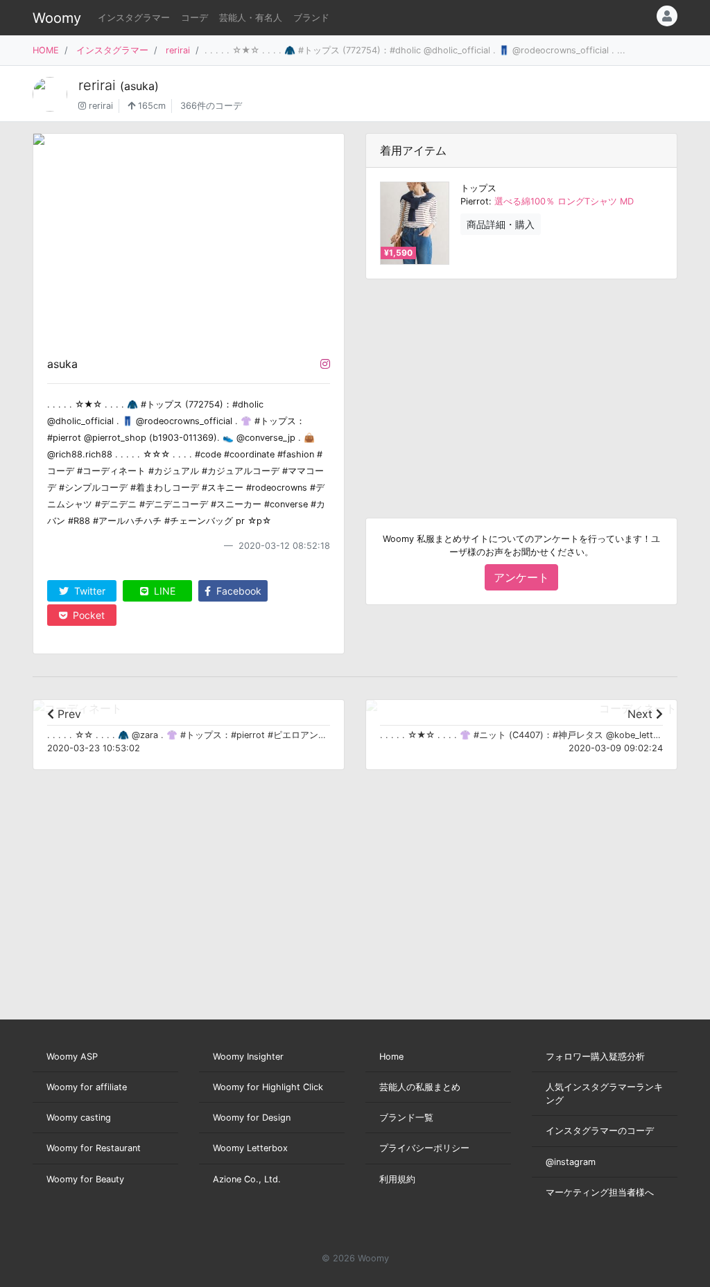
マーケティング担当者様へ (600, 1192)
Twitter (88, 591)
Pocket (87, 615)
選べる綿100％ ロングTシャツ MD (564, 201)
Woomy (57, 18)
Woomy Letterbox (250, 1148)
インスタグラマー (134, 17)
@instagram (571, 1162)
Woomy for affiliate (86, 1087)
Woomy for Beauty (85, 1179)
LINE (163, 591)
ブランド (311, 17)
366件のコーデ (211, 105)
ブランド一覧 (406, 1117)
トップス (478, 188)
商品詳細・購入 (501, 224)
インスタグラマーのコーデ (600, 1131)
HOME (46, 50)
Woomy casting (78, 1117)
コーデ (194, 17)
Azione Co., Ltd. (247, 1179)
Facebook (237, 591)
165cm (150, 105)
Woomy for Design (252, 1117)
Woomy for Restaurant (93, 1148)
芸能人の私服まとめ (419, 1087)
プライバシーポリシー (424, 1148)
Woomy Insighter (248, 1056)
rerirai (178, 50)
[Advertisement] (521, 387)
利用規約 (397, 1179)
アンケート (521, 577)
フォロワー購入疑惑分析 (595, 1056)
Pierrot (474, 201)
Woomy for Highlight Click (268, 1087)
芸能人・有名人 (250, 17)
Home (391, 1056)
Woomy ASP (72, 1056)
